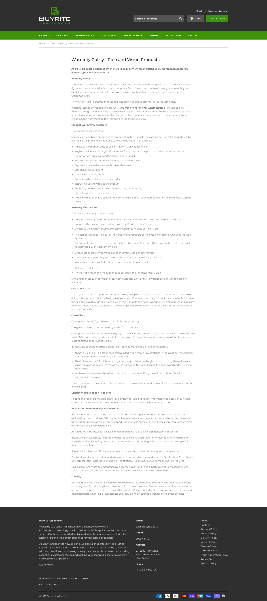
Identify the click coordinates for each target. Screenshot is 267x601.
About (204, 520)
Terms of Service (210, 550)
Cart (197, 18)
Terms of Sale (208, 546)
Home (42, 43)
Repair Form (208, 559)
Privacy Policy (208, 533)
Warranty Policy (209, 542)
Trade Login (217, 18)
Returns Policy (209, 529)
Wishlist (191, 35)
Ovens (43, 35)
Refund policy (208, 563)
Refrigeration (133, 35)
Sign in (199, 11)
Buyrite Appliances (56, 596)
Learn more (46, 564)
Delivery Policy (209, 537)
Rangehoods (84, 35)
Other (154, 35)
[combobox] (159, 18)
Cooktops (61, 35)
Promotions (173, 35)
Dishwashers (108, 35)
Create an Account (218, 11)
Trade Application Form (214, 554)
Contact (205, 524)
